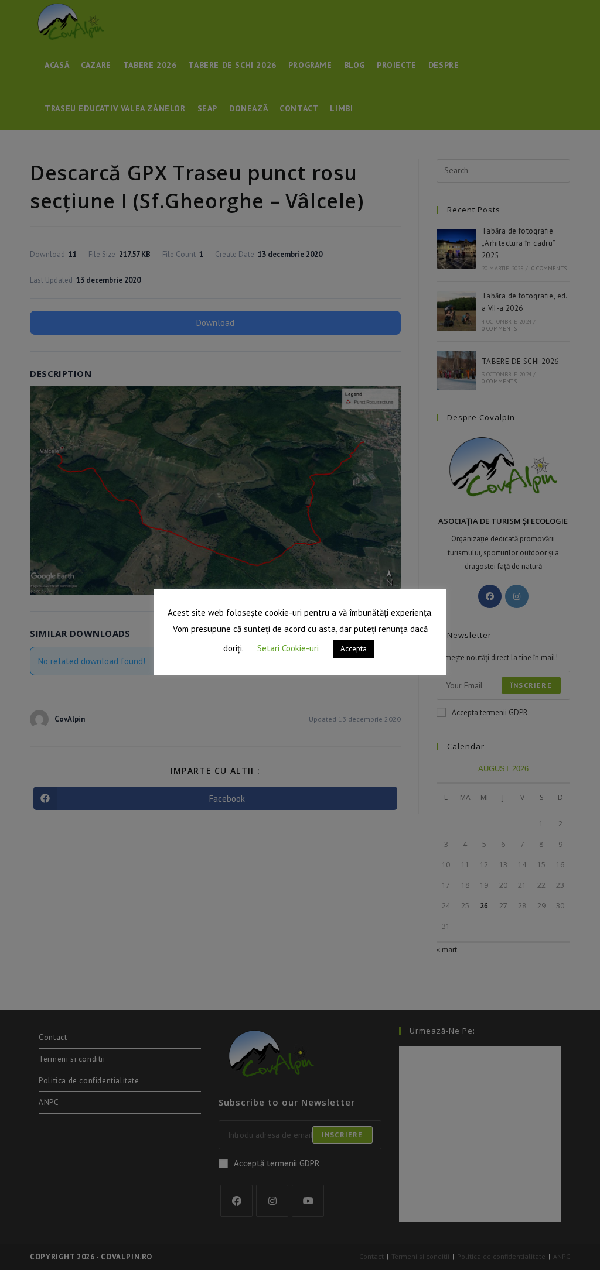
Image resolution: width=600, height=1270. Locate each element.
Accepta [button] (353, 649)
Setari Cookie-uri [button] (288, 648)
